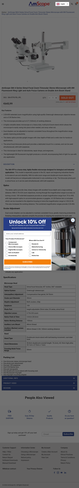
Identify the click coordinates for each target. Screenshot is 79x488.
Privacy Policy (7, 268)
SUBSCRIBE (28, 262)
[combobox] (62, 4)
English (63, 4)
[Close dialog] (73, 220)
